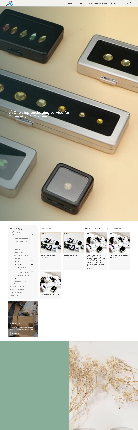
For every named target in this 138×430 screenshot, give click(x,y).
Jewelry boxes (18, 252)
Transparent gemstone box (119, 255)
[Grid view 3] (107, 229)
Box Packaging (15, 235)
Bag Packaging (15, 232)
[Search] (130, 3)
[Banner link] (23, 319)
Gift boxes (17, 249)
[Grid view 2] (103, 229)
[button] (10, 113)
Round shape (24, 272)
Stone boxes (17, 258)
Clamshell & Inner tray (17, 286)
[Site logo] (10, 3)
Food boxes (17, 246)
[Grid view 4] (110, 229)
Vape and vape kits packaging (20, 282)
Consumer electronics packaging (20, 242)
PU (17, 278)
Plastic (19, 264)
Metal (18, 261)
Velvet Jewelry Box (16, 292)
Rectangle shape (23, 268)
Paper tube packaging (21, 255)
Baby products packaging (22, 238)
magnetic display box (17, 289)
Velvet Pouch (14, 295)
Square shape (24, 275)
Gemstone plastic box (48, 255)
